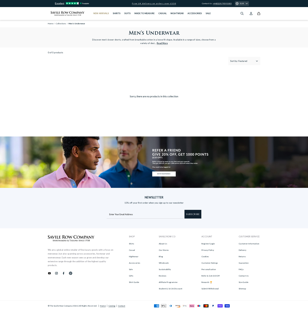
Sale (131, 269)
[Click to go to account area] (251, 13)
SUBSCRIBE (193, 214)
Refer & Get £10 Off (210, 276)
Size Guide (243, 282)
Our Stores (164, 250)
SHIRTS (116, 13)
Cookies (205, 256)
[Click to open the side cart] (258, 13)
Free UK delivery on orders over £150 (154, 3)
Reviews (163, 276)
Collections (61, 23)
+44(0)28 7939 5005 (222, 3)
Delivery (242, 250)
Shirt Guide (134, 282)
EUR (242, 3)
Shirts (131, 243)
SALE (208, 13)
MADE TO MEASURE (144, 13)
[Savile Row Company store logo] (68, 13)
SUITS (127, 13)
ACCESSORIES (195, 13)
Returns (242, 256)
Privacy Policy (207, 250)
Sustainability (165, 269)
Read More (162, 43)
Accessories (134, 263)
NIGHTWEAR (177, 13)
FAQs (241, 269)
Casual (132, 250)
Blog (161, 256)
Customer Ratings (209, 263)
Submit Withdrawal (210, 288)
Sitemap (242, 288)
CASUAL (162, 13)
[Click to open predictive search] (242, 13)
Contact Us (244, 276)
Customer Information (249, 243)
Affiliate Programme (168, 282)
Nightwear (134, 256)
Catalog (111, 306)
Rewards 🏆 (206, 282)
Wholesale (164, 263)
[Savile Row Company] (71, 239)
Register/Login (208, 243)
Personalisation (208, 269)
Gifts (131, 276)
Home (103, 306)
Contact (121, 306)
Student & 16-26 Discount (170, 288)
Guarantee (244, 263)
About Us (163, 243)
